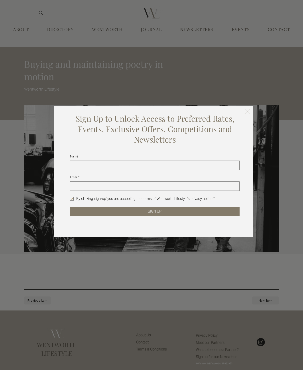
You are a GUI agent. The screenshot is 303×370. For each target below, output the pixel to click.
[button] (247, 111)
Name (74, 156)
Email (74, 177)
